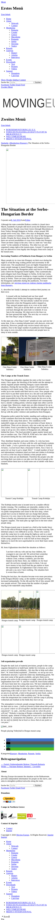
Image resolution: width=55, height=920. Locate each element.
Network (14, 23)
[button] (8, 740)
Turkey (14, 46)
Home (8, 19)
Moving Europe (22, 835)
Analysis (9, 51)
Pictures (14, 66)
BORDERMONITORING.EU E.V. (21, 130)
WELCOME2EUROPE (16, 136)
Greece (14, 35)
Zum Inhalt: (5, 14)
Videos (14, 69)
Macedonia (15, 37)
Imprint (9, 831)
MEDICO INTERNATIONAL (19, 139)
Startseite (5, 143)
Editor (27, 220)
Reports (9, 48)
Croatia (14, 32)
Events (9, 60)
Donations (15, 73)
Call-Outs (15, 76)
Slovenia (14, 44)
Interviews (15, 57)
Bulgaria (14, 30)
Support (9, 71)
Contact (14, 26)
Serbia (13, 41)
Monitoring (10, 28)
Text (13, 64)
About (8, 21)
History (14, 53)
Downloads (10, 62)
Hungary (24, 143)
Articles (14, 55)
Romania (15, 39)
